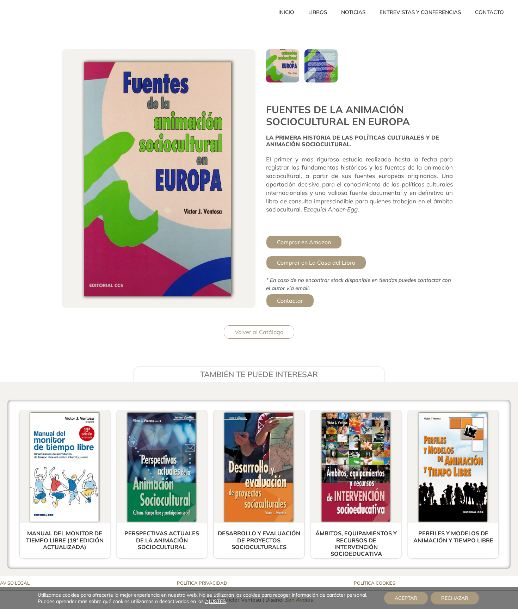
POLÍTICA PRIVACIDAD (202, 583)
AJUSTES (215, 601)
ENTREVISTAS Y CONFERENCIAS (420, 12)
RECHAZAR (454, 598)
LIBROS (317, 12)
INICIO (286, 12)
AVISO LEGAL (15, 583)
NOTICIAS (353, 12)
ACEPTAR (406, 598)
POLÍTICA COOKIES (374, 583)
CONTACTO (489, 12)
